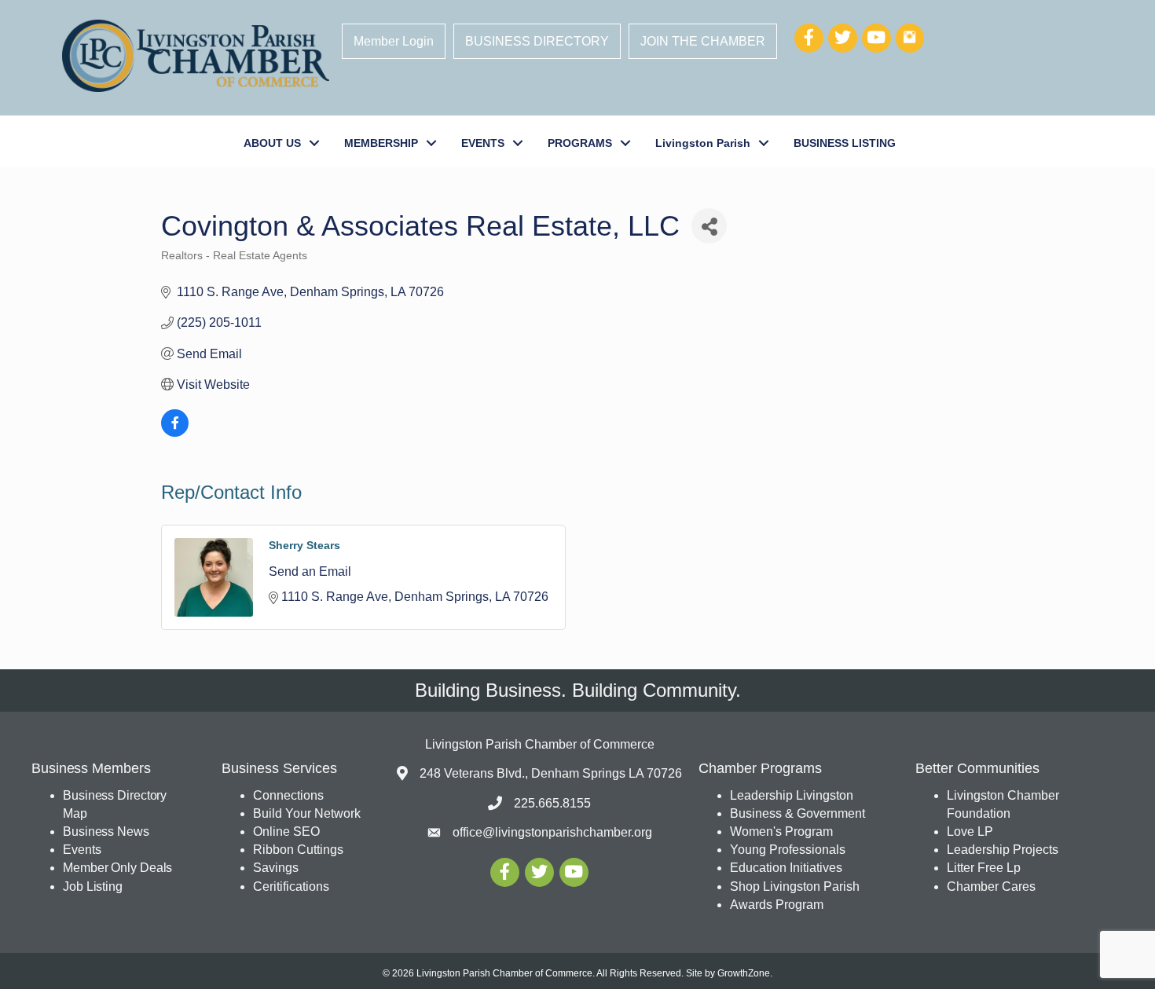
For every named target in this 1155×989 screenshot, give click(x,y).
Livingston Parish (702, 143)
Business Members (90, 768)
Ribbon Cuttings (298, 849)
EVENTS (482, 143)
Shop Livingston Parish (795, 886)
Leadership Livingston (791, 795)
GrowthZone (743, 973)
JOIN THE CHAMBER (702, 41)
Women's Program (781, 831)
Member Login (394, 41)
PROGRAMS (580, 143)
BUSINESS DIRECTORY (537, 41)
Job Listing (93, 886)
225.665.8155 (552, 803)
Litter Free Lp (984, 867)
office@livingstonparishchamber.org (552, 832)
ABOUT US (272, 143)
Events (82, 849)
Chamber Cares (991, 886)
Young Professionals (787, 849)
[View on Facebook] (175, 432)
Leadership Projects (1002, 849)
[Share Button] (709, 226)
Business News (106, 831)
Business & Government (797, 813)
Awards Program (778, 904)
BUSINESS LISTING (845, 143)
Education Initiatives (786, 867)
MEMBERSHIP (381, 143)
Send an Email (310, 571)
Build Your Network (307, 813)
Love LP (970, 831)
